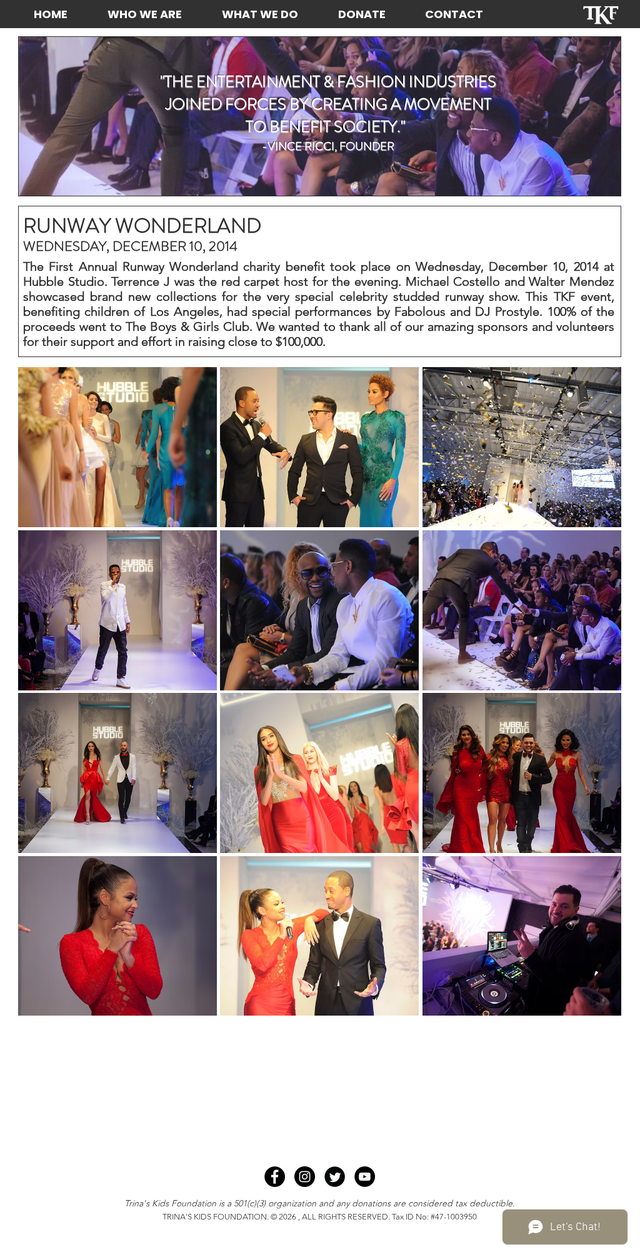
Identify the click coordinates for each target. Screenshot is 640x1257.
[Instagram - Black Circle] (304, 1176)
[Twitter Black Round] (334, 1176)
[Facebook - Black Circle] (274, 1176)
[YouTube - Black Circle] (364, 1176)
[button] (117, 447)
